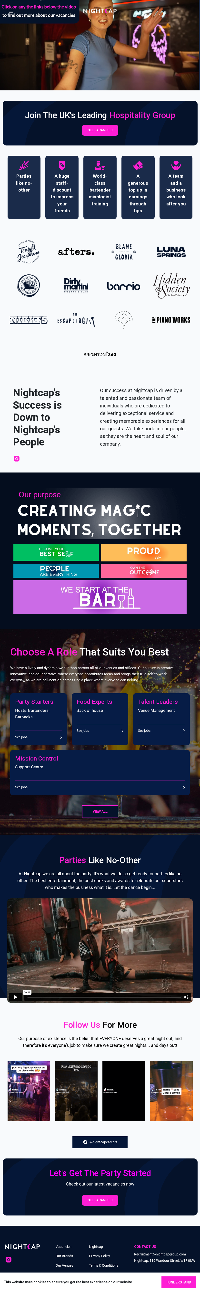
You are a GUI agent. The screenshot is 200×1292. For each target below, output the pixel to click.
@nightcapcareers (103, 1142)
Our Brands (64, 1256)
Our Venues (64, 1265)
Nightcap (96, 1247)
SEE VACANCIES (100, 130)
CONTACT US (145, 1247)
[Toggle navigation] (11, 11)
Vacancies (63, 1247)
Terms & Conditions (103, 1265)
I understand (179, 1282)
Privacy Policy (99, 1256)
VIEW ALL (100, 811)
